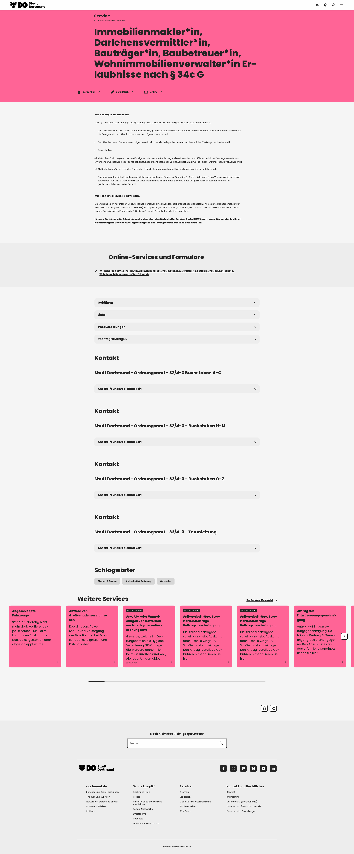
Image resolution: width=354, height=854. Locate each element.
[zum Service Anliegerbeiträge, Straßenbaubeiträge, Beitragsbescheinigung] (206, 636)
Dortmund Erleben (96, 806)
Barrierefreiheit (188, 806)
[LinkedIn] (273, 768)
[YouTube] (263, 768)
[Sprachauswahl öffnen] (318, 5)
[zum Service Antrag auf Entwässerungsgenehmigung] (320, 636)
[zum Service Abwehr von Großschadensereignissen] (92, 636)
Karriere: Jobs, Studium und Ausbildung (147, 803)
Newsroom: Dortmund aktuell (102, 801)
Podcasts (138, 818)
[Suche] (221, 743)
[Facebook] (223, 768)
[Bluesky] (253, 768)
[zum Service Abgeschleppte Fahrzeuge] (35, 636)
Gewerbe (165, 581)
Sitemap (184, 792)
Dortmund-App (141, 792)
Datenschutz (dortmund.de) (242, 801)
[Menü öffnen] (341, 5)
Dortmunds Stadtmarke (146, 823)
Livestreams (139, 813)
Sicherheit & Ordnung (138, 581)
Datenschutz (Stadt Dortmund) (244, 806)
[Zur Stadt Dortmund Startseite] (28, 5)
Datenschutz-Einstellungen (241, 811)
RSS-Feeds (185, 811)
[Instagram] (233, 768)
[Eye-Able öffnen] (325, 5)
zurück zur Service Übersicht (111, 20)
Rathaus (90, 811)
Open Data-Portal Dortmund (195, 801)
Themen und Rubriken (98, 796)
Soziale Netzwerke (143, 809)
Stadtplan (185, 796)
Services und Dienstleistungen (102, 792)
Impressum (233, 796)
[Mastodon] (243, 768)
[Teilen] (273, 708)
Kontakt (231, 792)
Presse (136, 796)
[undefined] (344, 636)
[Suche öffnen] (333, 5)
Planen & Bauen (107, 581)
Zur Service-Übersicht (259, 600)
